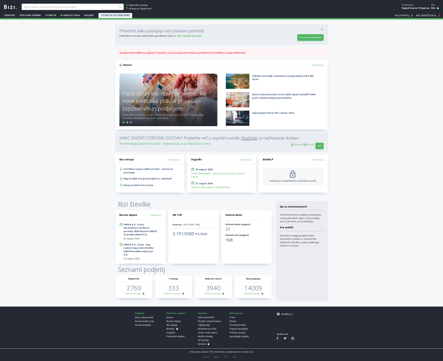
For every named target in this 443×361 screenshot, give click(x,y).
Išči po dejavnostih (144, 317)
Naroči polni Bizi (206, 317)
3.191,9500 (183, 233)
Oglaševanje (204, 325)
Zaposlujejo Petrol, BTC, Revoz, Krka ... (274, 112)
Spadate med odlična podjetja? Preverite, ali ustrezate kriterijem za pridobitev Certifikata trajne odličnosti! (182, 52)
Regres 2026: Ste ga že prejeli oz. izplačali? (148, 178)
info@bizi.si (286, 314)
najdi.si (217, 357)
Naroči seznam (252, 293)
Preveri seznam (133, 293)
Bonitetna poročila (207, 328)
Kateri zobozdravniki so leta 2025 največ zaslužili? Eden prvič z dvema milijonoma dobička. (284, 96)
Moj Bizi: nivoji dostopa (209, 321)
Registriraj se (409, 8)
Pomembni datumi (175, 336)
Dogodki (170, 332)
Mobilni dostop (205, 336)
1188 (234, 357)
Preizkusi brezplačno (310, 37)
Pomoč (232, 321)
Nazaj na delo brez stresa (138, 185)
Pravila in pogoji (237, 332)
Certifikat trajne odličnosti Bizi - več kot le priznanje (148, 170)
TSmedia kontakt (237, 325)
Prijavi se (424, 8)
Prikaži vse (318, 65)
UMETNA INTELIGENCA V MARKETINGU (210, 187)
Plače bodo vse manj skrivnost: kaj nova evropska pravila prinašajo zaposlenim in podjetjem (164, 101)
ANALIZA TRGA (71, 15)
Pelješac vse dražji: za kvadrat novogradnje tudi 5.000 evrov (282, 77)
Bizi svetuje (171, 325)
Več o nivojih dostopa (189, 35)
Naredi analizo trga (144, 321)
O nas (232, 317)
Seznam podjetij (143, 325)
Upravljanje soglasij (239, 336)
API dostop (203, 340)
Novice (169, 317)
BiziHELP (170, 328)
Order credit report (207, 332)
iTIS (225, 357)
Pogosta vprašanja (238, 328)
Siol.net (206, 357)
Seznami (202, 344)
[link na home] (10, 6)
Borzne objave (173, 321)
